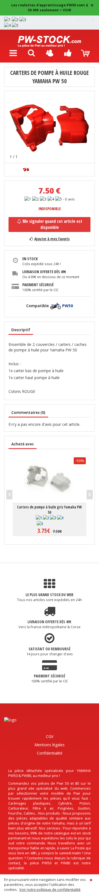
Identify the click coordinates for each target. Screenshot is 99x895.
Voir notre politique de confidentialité (50, 889)
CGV (49, 736)
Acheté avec (22, 444)
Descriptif (20, 329)
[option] (49, 127)
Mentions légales (49, 744)
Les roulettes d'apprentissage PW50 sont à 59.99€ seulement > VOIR (49, 7)
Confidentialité (49, 753)
